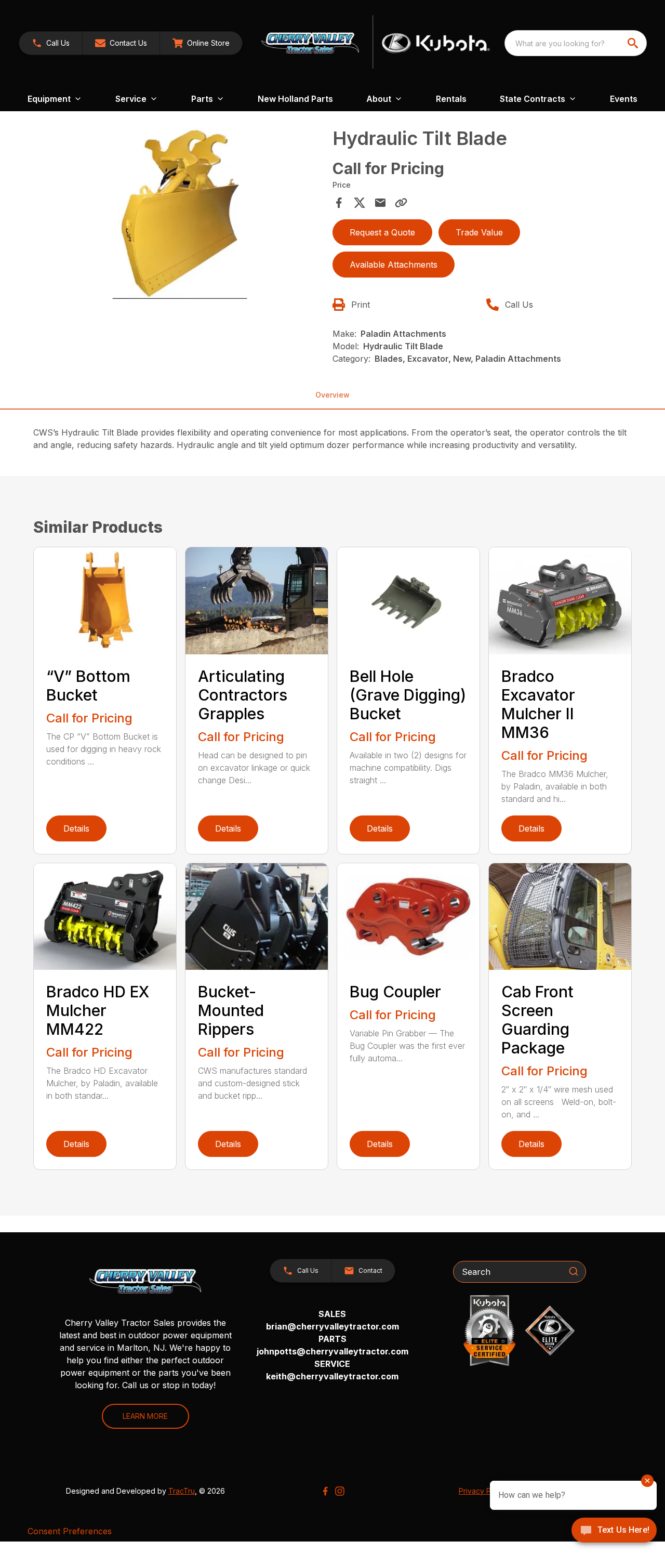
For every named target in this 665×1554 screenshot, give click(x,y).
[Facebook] (325, 1491)
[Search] (573, 1271)
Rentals (451, 99)
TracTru (181, 1490)
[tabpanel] (179, 215)
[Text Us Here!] (614, 1531)
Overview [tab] (332, 394)
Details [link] (76, 828)
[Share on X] (359, 202)
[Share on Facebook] (338, 202)
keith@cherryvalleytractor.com (332, 1376)
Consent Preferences (70, 1531)
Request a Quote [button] (382, 232)
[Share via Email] (380, 202)
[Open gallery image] (179, 213)
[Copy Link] (401, 202)
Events (623, 99)
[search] (633, 43)
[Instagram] (340, 1491)
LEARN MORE (145, 1416)
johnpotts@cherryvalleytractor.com (332, 1351)
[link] (201, 43)
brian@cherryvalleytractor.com (332, 1326)
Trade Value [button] (479, 232)
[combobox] (575, 43)
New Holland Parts (295, 99)
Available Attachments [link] (393, 264)
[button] (51, 43)
